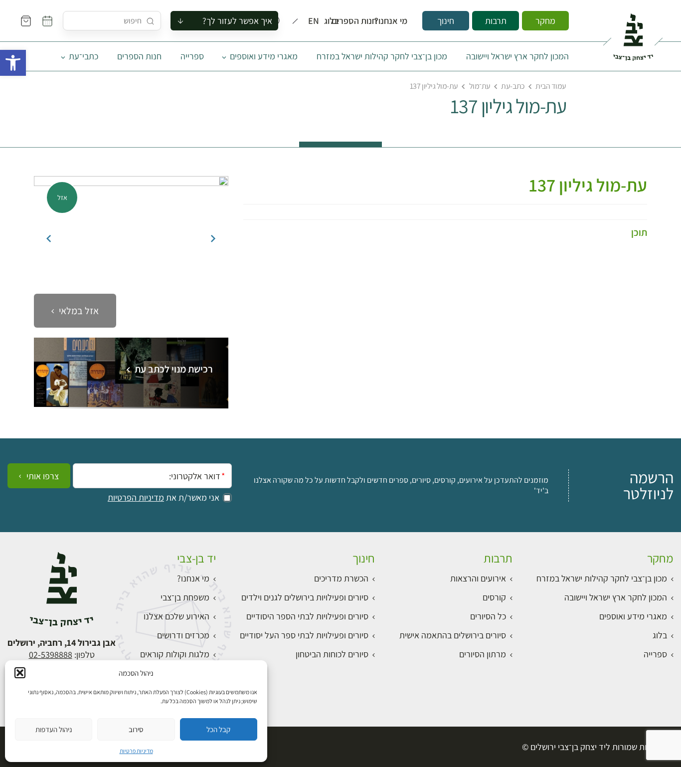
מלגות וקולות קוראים (174, 654)
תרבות (496, 20)
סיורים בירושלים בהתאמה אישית (452, 635)
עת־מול (480, 86)
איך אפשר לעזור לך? (237, 20)
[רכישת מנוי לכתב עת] (131, 403)
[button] (13, 63)
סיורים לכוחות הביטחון (332, 654)
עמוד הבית (550, 86)
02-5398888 (50, 654)
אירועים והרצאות (478, 578)
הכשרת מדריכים (341, 578)
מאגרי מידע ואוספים (264, 56)
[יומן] (47, 21)
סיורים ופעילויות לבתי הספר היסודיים (307, 616)
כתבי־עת (83, 56)
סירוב (136, 729)
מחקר (545, 20)
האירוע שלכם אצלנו (176, 616)
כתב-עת (512, 86)
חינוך (445, 20)
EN (316, 20)
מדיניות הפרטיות (136, 497)
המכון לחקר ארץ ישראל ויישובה (517, 56)
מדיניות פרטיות (136, 751)
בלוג (334, 20)
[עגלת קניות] (26, 21)
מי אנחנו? (397, 20)
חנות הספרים (363, 20)
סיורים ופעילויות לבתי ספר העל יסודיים (304, 635)
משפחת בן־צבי (185, 597)
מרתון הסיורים (482, 654)
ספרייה (192, 56)
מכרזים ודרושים (183, 635)
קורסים (494, 597)
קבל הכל (218, 729)
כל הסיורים (488, 616)
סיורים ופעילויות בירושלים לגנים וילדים (304, 597)
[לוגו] (633, 32)
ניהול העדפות (53, 729)
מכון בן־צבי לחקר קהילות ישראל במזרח (382, 56)
